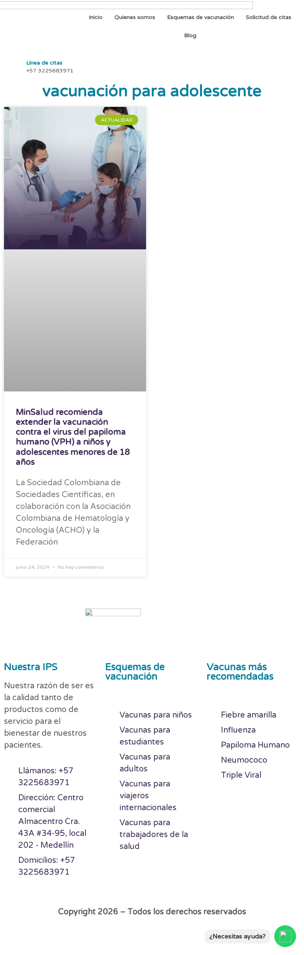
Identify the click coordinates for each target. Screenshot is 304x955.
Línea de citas (44, 62)
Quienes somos (134, 17)
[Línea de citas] (12, 65)
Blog (190, 35)
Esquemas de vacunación (200, 17)
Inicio (96, 17)
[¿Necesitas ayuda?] (285, 936)
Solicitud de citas (268, 17)
